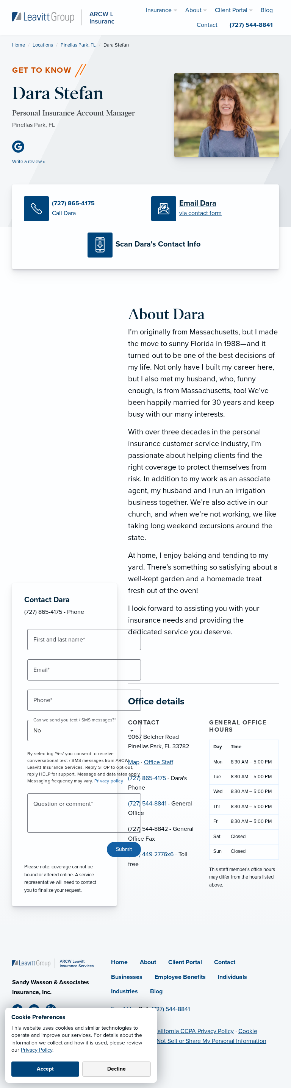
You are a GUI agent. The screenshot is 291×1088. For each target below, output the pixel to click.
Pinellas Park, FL (78, 45)
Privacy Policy (36, 1050)
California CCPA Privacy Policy (193, 1031)
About (148, 962)
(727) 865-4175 (147, 778)
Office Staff (158, 762)
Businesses (126, 977)
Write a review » (28, 162)
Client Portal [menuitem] (231, 10)
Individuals (232, 977)
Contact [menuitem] (207, 25)
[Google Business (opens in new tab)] (21, 146)
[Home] (53, 963)
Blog (156, 991)
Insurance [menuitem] (159, 10)
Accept (45, 1069)
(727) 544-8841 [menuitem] (251, 25)
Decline (116, 1069)
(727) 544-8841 (147, 803)
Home (18, 45)
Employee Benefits (180, 977)
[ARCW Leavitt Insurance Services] (78, 17)
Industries (124, 991)
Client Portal (185, 962)
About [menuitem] (193, 10)
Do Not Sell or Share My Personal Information (206, 1041)
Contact (224, 962)
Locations (43, 45)
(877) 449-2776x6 (151, 854)
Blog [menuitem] (267, 10)
